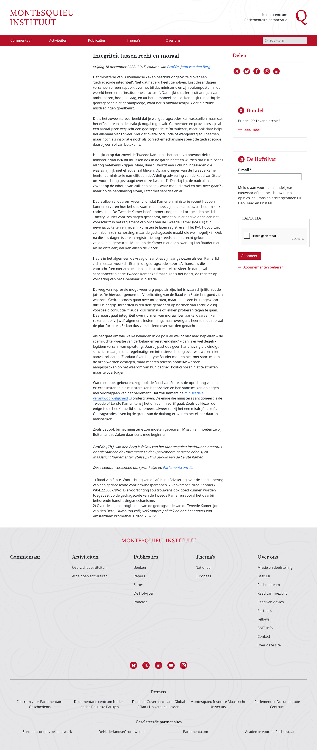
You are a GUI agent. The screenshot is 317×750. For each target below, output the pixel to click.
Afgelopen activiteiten (90, 576)
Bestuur (263, 576)
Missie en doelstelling (275, 567)
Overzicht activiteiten (89, 567)
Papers (139, 576)
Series (139, 584)
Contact (263, 636)
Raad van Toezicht (272, 593)
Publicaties (146, 557)
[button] (133, 665)
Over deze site (269, 645)
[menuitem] (23, 40)
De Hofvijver (144, 593)
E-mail (243, 169)
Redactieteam (268, 584)
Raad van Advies (270, 602)
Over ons (267, 557)
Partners (264, 610)
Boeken (140, 567)
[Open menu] (78, 41)
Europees (203, 576)
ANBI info (265, 628)
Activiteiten (85, 557)
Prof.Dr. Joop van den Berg (188, 66)
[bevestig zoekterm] (266, 41)
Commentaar (25, 557)
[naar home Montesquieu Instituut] (42, 17)
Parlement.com (175, 467)
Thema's (205, 557)
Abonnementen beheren (263, 267)
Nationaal (203, 567)
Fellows (263, 619)
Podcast (140, 602)
